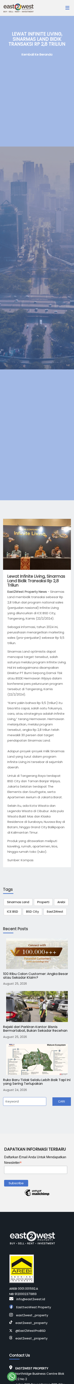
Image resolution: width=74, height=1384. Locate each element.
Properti (43, 902)
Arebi (61, 902)
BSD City (32, 911)
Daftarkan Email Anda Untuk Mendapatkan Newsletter (35, 1160)
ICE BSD (12, 911)
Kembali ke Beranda (37, 54)
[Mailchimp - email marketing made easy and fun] (37, 1195)
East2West (55, 911)
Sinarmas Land (18, 902)
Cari (61, 1101)
